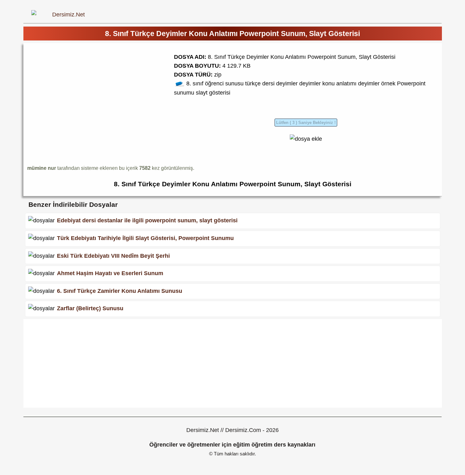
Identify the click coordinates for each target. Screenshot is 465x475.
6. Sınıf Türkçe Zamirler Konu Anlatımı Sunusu (119, 291)
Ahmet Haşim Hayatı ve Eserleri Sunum (110, 273)
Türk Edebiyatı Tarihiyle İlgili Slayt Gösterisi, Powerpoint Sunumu (145, 238)
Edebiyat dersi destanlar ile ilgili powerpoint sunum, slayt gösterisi (147, 220)
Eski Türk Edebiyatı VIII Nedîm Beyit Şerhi (113, 255)
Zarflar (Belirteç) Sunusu (90, 308)
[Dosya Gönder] (306, 139)
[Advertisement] (80, 91)
